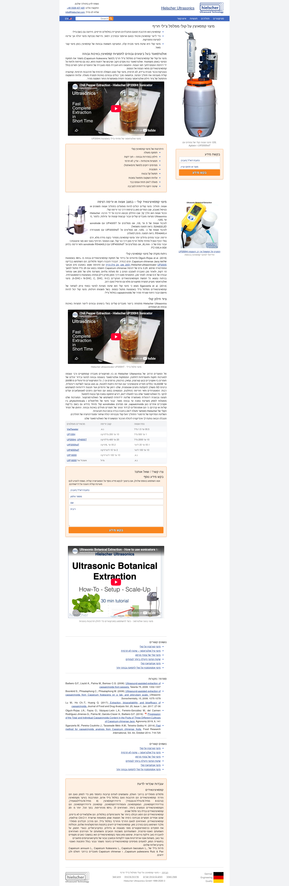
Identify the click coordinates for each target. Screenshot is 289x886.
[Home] (212, 7)
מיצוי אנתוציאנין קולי (151, 663)
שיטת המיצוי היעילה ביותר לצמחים (143, 659)
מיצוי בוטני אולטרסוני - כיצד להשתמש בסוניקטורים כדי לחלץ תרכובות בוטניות (116, 621)
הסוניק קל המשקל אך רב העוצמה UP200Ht (199, 251)
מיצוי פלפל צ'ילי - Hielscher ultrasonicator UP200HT (116, 366)
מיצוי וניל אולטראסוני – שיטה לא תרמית (141, 650)
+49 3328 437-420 (76, 7)
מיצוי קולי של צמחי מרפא (148, 655)
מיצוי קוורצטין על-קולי (150, 646)
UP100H (71, 434)
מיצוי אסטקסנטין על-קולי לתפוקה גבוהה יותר (138, 667)
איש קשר (181, 18)
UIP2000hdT (73, 444)
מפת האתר (171, 876)
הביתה (165, 872)
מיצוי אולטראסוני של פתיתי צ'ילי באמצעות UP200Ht (116, 138)
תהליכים (205, 18)
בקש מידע (200, 172)
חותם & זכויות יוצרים (153, 876)
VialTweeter (72, 429)
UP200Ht (71, 439)
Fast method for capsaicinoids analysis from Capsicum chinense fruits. (113, 727)
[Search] (111, 18)
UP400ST (82, 439)
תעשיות (193, 18)
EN (66, 18)
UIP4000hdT (73, 449)
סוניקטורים (218, 18)
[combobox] (92, 18)
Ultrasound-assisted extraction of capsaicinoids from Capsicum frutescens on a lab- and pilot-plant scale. (113, 692)
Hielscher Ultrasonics (177, 7)
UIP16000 (72, 455)
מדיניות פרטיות (131, 876)
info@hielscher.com (75, 12)
